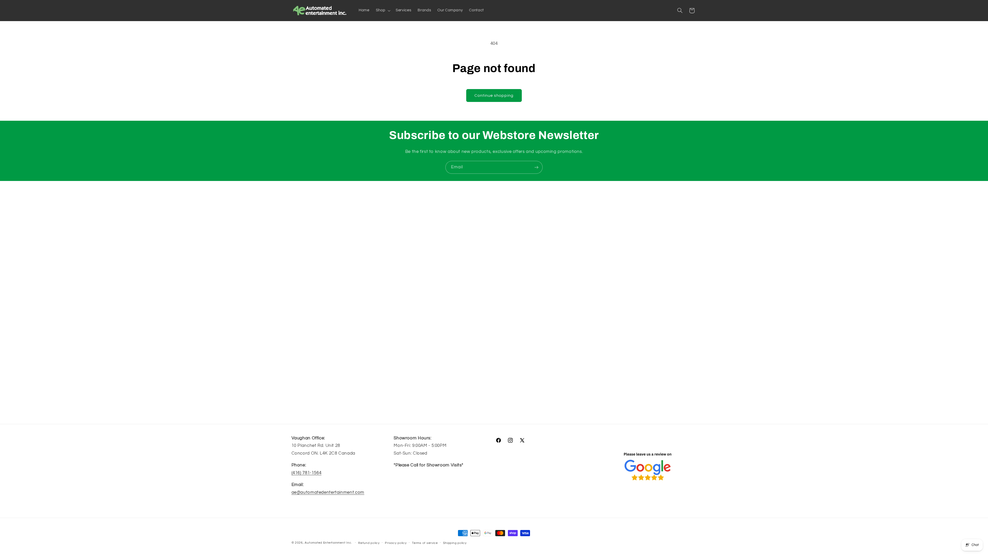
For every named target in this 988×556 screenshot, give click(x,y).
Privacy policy (396, 543)
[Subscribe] (536, 167)
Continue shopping (494, 95)
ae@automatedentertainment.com (328, 492)
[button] (382, 10)
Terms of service (425, 543)
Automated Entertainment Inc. (328, 542)
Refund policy (369, 543)
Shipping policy (454, 543)
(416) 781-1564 (307, 473)
